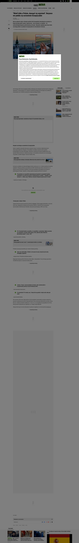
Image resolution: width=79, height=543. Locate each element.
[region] (39, 67)
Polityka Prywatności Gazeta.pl (51, 75)
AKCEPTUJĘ (56, 78)
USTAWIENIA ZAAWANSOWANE (26, 78)
